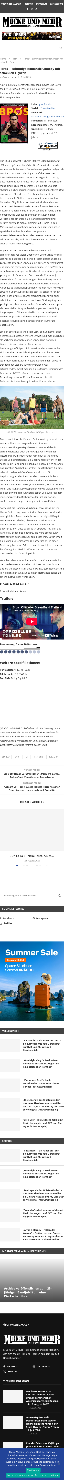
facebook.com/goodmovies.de (47, 116)
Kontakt (29, 4)
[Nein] (58, 1464)
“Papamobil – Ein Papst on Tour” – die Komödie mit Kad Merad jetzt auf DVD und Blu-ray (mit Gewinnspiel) (42, 1045)
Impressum (41, 4)
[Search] (60, 48)
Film (15, 58)
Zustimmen (33, 1470)
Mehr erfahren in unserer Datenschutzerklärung (33, 1475)
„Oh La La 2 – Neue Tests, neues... (32, 856)
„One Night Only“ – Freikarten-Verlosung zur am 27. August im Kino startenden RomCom (41, 1063)
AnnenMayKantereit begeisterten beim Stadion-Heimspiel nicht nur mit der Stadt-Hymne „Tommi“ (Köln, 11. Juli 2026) (42, 1424)
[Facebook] (27, 8)
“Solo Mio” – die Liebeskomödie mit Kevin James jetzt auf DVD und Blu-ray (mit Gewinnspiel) (43, 1123)
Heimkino (38, 757)
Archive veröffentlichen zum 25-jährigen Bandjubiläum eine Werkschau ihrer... (28, 1292)
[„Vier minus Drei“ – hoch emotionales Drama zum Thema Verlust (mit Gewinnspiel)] (10, 1085)
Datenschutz (56, 4)
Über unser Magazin (11, 4)
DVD (17, 757)
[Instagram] (31, 8)
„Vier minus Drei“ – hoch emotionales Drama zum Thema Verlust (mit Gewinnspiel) (41, 1083)
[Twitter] (36, 8)
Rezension (53, 757)
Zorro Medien (48, 108)
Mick (14, 77)
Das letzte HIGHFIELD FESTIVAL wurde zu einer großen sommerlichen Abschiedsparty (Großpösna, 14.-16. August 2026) (42, 1398)
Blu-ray (6, 757)
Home (3, 58)
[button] (3, 837)
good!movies (46, 104)
